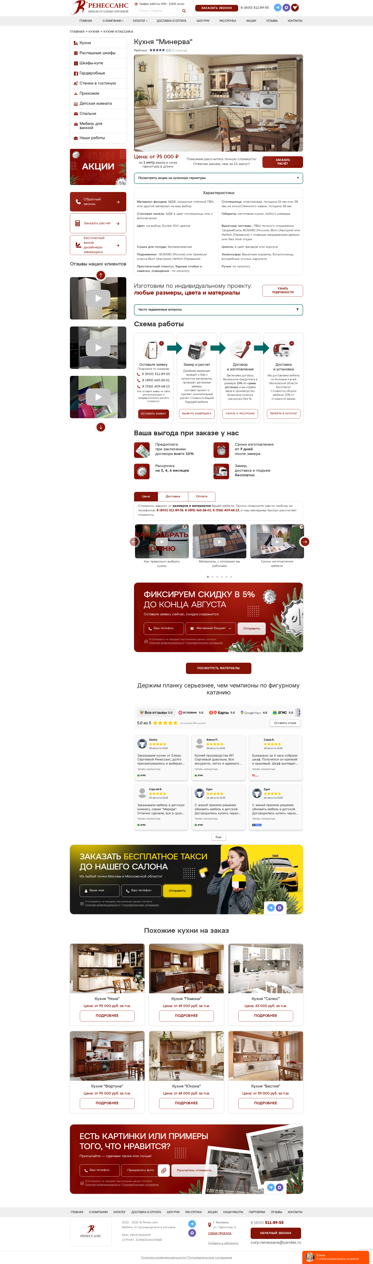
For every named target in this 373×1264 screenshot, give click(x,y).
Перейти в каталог (283, 414)
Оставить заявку (153, 414)
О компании (112, 21)
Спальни (88, 114)
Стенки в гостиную (98, 83)
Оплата (201, 496)
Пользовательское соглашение (210, 1257)
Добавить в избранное (223, 1243)
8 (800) (267, 1223)
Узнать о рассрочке (240, 414)
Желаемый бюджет (211, 628)
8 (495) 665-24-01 (254, 2)
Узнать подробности (283, 290)
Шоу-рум (203, 21)
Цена (146, 496)
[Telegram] (278, 8)
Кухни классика (118, 31)
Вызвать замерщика (197, 414)
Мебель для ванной (91, 126)
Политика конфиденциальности (163, 1257)
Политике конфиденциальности (166, 643)
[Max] (286, 8)
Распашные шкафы (97, 53)
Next (101, 427)
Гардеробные (92, 73)
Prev (101, 275)
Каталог (139, 21)
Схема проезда (219, 1233)
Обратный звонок (276, 1233)
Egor (267, 789)
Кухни (94, 31)
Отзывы (272, 21)
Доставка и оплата (171, 21)
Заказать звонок (216, 8)
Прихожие (89, 93)
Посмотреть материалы (218, 668)
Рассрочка (228, 21)
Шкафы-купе (91, 63)
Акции (251, 21)
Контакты (295, 21)
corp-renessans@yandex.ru (276, 1243)
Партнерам (257, 1212)
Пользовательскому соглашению (204, 643)
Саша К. (269, 739)
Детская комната (96, 104)
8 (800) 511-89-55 (255, 8)
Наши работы (92, 138)
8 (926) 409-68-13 (254, 13)
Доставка (173, 496)
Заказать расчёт (283, 162)
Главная (85, 21)
